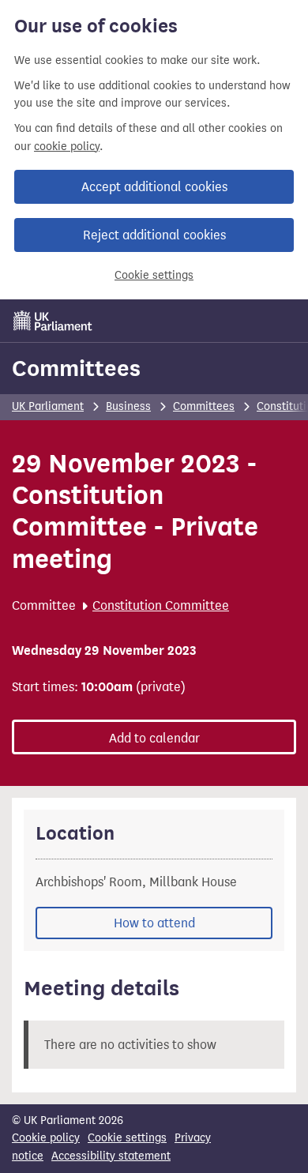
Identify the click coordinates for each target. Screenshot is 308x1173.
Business (128, 406)
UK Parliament (48, 406)
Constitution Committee (160, 605)
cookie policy (67, 146)
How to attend (154, 923)
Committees (76, 368)
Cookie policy (46, 1138)
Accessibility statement (111, 1156)
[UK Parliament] (53, 320)
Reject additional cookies (154, 234)
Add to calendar (154, 738)
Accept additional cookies (154, 186)
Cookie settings (154, 275)
